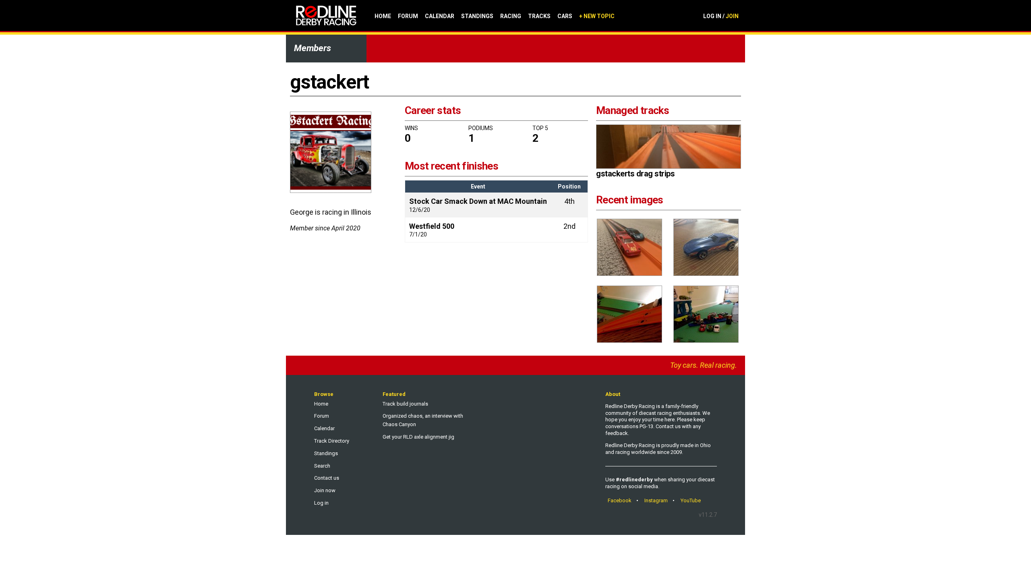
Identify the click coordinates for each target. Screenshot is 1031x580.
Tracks (539, 16)
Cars (564, 16)
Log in (321, 503)
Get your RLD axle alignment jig (418, 437)
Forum (408, 16)
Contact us (326, 478)
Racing (510, 16)
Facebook (619, 500)
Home (383, 16)
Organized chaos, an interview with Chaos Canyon (423, 420)
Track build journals (405, 404)
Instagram (656, 500)
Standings (477, 16)
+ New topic (597, 16)
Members (312, 48)
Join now (324, 490)
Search (322, 466)
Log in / (721, 16)
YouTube (691, 500)
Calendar (439, 16)
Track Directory (331, 441)
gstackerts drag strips (635, 173)
